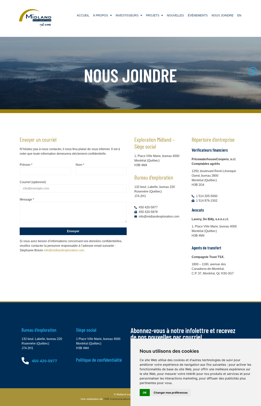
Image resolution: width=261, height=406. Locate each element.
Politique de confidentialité (99, 360)
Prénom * (26, 164)
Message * (27, 199)
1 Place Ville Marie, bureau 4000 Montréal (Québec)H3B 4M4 (98, 343)
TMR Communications (116, 398)
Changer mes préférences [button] (171, 392)
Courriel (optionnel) (33, 182)
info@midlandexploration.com (64, 250)
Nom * (80, 164)
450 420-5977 (44, 361)
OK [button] (145, 392)
